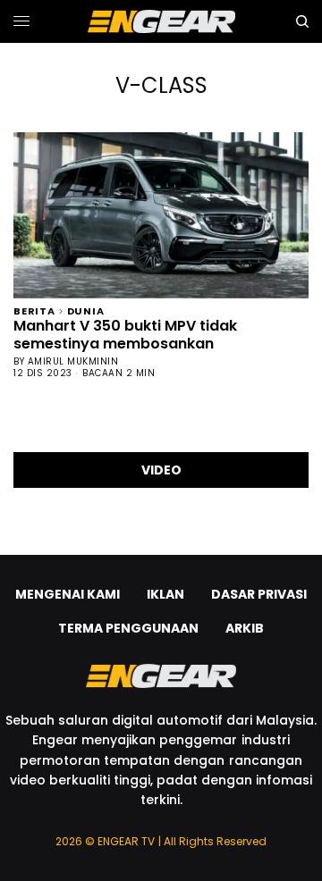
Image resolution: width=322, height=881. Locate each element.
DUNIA (86, 309)
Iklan (165, 594)
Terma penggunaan (128, 628)
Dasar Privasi (259, 594)
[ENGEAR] (161, 21)
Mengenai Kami (67, 594)
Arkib (244, 628)
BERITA (34, 309)
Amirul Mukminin (73, 361)
